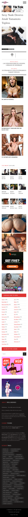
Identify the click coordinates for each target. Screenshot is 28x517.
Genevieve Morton (19, 471)
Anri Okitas (16, 460)
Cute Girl (11, 49)
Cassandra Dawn (15, 449)
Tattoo (3, 339)
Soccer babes (16, 336)
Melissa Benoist (7, 486)
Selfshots (16, 334)
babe (13, 466)
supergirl (5, 451)
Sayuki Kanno (16, 494)
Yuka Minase (6, 466)
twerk (16, 492)
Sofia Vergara (21, 475)
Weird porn (16, 341)
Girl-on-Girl (4, 316)
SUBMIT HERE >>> (16, 428)
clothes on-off (19, 501)
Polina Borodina (16, 481)
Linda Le (5, 483)
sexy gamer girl (7, 471)
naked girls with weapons (10, 467)
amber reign (14, 451)
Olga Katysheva (7, 484)
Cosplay (3, 309)
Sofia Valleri (6, 460)
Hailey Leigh (15, 490)
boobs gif (5, 449)
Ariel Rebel (6, 490)
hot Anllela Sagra (8, 452)
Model (3, 324)
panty (4, 488)
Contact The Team (14, 514)
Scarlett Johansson (8, 454)
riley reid (15, 469)
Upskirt (3, 341)
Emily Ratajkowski (8, 496)
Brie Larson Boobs (8, 458)
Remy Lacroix (18, 479)
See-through (4, 334)
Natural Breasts (17, 324)
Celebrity (16, 307)
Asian (3, 299)
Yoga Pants (4, 344)
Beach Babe (4, 302)
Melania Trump (19, 498)
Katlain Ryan (6, 494)
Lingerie (15, 321)
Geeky (3, 314)
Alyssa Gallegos (7, 479)
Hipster (3, 319)
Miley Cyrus (13, 483)
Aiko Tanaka (6, 481)
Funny (15, 312)
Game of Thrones (7, 498)
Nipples (3, 326)
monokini (5, 473)
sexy (17, 496)
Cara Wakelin (14, 462)
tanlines (5, 499)
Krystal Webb (14, 499)
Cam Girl (4, 307)
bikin (10, 456)
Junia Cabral (6, 469)
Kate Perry (12, 488)
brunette (5, 462)
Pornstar (3, 331)
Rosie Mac (20, 488)
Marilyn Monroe (7, 501)
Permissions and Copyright (14, 512)
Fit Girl (3, 312)
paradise (19, 454)
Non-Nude (16, 326)
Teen (15, 339)
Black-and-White (5, 304)
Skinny (3, 336)
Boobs (15, 304)
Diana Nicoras (19, 458)
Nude (15, 329)
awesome (21, 483)
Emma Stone (6, 464)
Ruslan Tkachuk (18, 486)
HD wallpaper (17, 316)
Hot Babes (16, 319)
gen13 (4, 456)
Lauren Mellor (18, 456)
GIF (15, 314)
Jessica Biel (6, 477)
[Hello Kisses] (11, 2)
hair (13, 477)
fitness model (18, 484)
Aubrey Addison (7, 503)
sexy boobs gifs (7, 492)
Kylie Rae (14, 464)
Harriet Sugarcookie (8, 475)
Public (15, 331)
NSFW (3, 329)
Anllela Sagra (15, 473)
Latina (3, 321)
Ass (14, 299)
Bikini (15, 302)
